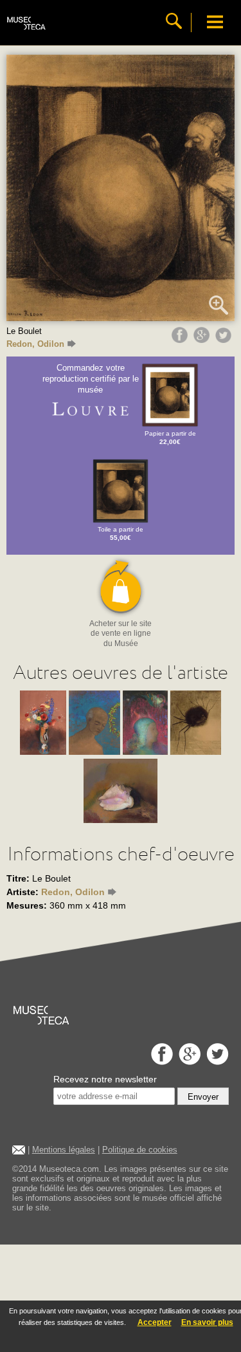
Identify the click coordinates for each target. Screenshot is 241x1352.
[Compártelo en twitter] (225, 340)
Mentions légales (63, 1149)
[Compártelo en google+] (203, 340)
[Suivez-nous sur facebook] (160, 1061)
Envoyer (203, 1097)
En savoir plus (207, 1322)
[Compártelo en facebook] (181, 340)
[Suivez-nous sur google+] (188, 1061)
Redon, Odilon (35, 344)
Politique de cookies (139, 1149)
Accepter (155, 1322)
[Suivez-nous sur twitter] (216, 1061)
